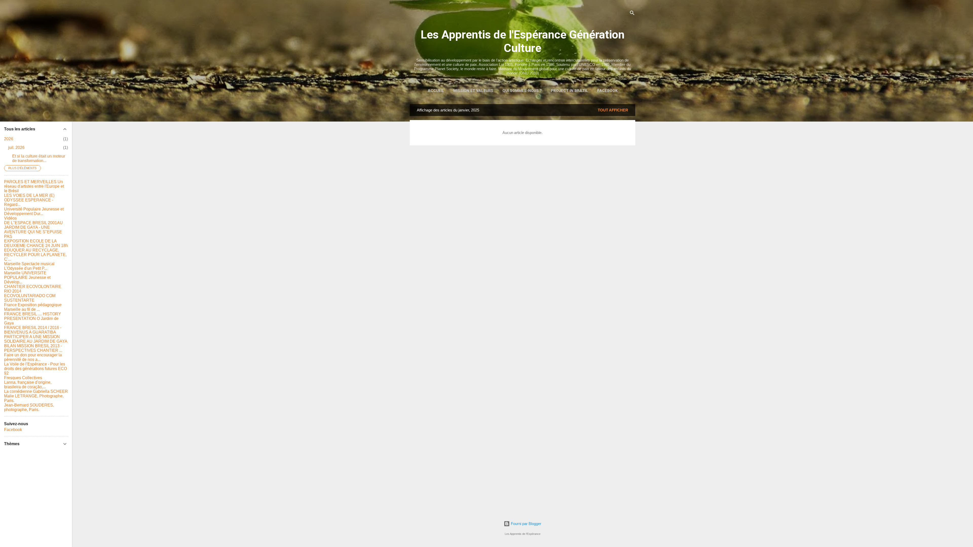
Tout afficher (613, 110)
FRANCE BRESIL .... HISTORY (32, 314)
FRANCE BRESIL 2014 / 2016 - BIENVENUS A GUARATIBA (32, 329)
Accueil (436, 90)
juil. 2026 (16, 147)
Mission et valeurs (473, 90)
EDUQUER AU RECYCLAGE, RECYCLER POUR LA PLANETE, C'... (35, 254)
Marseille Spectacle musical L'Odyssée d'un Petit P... (29, 266)
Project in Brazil (569, 90)
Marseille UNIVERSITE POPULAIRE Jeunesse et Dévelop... (27, 277)
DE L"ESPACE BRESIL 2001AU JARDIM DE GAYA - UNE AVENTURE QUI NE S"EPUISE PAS (33, 230)
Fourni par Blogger (525, 523)
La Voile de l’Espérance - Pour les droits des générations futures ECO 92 (35, 368)
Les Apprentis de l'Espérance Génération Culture (523, 41)
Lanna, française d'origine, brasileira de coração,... (27, 384)
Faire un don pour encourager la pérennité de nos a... (33, 357)
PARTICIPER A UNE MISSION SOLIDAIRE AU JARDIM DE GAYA (35, 339)
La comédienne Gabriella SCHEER (36, 391)
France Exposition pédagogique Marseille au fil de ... (33, 307)
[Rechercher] (632, 14)
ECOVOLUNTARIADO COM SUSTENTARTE (29, 298)
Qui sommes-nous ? (522, 90)
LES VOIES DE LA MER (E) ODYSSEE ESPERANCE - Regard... (29, 200)
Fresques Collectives (23, 378)
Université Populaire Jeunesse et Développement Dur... (34, 211)
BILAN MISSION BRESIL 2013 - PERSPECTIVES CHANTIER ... (33, 348)
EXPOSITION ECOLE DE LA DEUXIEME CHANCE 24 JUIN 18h (36, 243)
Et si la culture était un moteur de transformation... (38, 158)
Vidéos (10, 218)
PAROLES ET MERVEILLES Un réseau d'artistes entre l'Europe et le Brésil (34, 186)
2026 (8, 139)
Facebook (607, 90)
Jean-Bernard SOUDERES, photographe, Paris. (29, 407)
